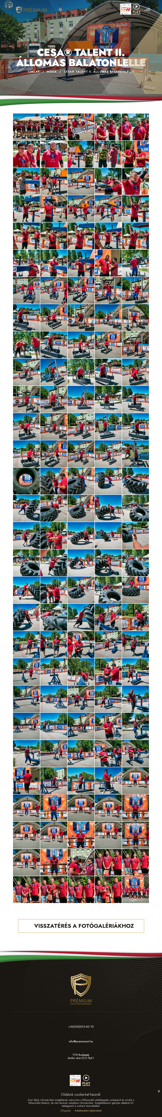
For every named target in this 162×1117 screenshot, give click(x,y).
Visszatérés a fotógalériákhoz (83, 926)
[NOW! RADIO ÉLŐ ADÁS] (131, 7)
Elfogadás (66, 1110)
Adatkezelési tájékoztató (88, 1110)
